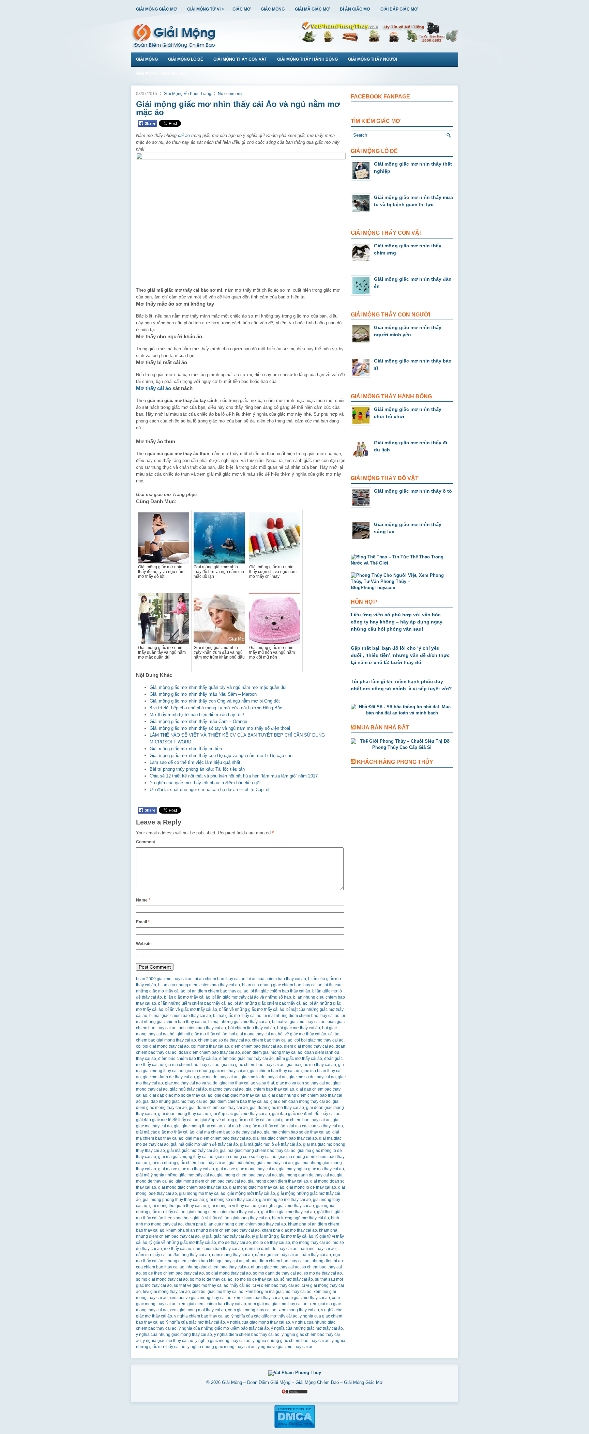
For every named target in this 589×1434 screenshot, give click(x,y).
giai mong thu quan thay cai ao (177, 1205)
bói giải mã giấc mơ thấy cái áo (198, 1034)
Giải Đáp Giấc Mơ (399, 9)
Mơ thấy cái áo (153, 388)
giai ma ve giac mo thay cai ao (186, 1169)
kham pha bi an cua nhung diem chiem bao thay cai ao (235, 1224)
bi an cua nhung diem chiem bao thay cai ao (199, 985)
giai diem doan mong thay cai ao (300, 1101)
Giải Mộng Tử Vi (205, 9)
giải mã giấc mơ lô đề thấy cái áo (270, 1144)
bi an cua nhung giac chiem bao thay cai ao (282, 985)
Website (144, 943)
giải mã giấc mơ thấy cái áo (192, 1150)
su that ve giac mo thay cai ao (201, 1285)
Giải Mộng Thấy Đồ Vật (161, 73)
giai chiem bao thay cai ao (270, 1089)
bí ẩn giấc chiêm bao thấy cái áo (280, 991)
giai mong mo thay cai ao (202, 1193)
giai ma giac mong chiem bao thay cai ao (258, 1150)
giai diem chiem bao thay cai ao (239, 1101)
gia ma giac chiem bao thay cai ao (253, 1064)
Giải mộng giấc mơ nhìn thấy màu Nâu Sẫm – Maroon (203, 694)
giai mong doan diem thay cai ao (278, 1181)
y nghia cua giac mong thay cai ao (258, 1322)
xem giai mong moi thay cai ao (198, 1310)
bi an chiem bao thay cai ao (220, 978)
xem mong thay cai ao (298, 1310)
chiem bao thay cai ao (272, 1040)
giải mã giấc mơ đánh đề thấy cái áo (204, 1144)
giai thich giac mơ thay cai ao (288, 1211)
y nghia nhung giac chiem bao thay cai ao (291, 1340)
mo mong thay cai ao (311, 1242)
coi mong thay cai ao (210, 1046)
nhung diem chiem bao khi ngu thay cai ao (204, 1261)
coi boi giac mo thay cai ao (319, 1040)
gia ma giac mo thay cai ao (311, 1064)
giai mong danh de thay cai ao (307, 1175)
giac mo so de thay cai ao (312, 1077)
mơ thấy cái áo (177, 1248)
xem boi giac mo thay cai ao (217, 1291)
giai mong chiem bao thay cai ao (247, 1175)
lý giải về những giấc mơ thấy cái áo (182, 1242)
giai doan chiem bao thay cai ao (218, 1107)
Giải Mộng (147, 59)
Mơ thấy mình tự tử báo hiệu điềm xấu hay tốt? (197, 714)
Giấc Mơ (241, 9)
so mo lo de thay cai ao (211, 1279)
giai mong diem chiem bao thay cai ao (211, 1181)
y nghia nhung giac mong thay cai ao (221, 1346)
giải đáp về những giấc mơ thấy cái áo (235, 1119)
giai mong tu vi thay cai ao (232, 1205)
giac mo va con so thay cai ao (303, 1083)
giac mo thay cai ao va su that (247, 1083)
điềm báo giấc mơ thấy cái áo (246, 1058)
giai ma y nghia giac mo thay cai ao (311, 1169)
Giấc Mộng (273, 9)
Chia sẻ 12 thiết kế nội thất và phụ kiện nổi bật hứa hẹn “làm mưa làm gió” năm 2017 (234, 775)
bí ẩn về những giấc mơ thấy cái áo (251, 1009)
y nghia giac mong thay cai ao (223, 1340)
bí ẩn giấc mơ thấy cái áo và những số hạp (251, 997)
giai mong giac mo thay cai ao (256, 1187)
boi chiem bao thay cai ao (202, 1028)
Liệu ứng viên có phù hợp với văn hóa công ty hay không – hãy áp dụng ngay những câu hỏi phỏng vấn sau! (396, 622)
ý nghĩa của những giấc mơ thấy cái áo (307, 1328)
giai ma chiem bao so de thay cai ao (297, 1132)
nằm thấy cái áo (316, 1254)
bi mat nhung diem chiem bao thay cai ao (301, 1015)
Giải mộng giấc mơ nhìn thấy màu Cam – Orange (198, 721)
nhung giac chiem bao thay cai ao (217, 1267)
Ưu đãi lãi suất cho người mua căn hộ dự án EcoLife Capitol (209, 789)
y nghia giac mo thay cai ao (168, 1340)
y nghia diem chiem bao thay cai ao (247, 1334)
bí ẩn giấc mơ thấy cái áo (187, 997)
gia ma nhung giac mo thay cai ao (216, 1070)
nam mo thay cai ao (318, 1248)
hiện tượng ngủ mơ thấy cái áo (300, 1218)
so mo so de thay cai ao (256, 1279)
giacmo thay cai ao (226, 1089)
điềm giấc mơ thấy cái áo (299, 1058)
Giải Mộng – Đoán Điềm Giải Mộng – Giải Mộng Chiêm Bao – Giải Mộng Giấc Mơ (302, 1382)
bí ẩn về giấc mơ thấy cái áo (191, 1009)
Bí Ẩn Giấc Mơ (355, 9)
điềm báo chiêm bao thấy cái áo (187, 1058)
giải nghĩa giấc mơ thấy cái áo (286, 1205)
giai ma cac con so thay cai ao (315, 1126)
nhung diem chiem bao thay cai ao (277, 1261)
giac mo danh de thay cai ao (169, 1077)
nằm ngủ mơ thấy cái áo (277, 1254)
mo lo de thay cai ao (271, 1242)
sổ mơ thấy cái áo (296, 1279)
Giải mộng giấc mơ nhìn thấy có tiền (186, 748)
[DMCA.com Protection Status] (294, 1427)
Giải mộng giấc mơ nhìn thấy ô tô (413, 491)
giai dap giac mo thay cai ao (240, 1095)
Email (143, 922)
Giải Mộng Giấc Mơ (156, 9)
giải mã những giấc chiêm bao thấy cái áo (188, 1162)
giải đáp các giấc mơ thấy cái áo (240, 1113)
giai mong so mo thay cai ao (285, 1199)
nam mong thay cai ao (232, 1254)
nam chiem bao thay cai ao (218, 1248)
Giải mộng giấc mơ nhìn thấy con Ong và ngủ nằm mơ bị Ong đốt (215, 701)
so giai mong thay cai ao (228, 1273)
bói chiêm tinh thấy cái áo (251, 1028)
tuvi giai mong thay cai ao (166, 1291)
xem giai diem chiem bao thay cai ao (212, 1303)
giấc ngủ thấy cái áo (188, 1089)
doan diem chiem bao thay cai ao (209, 1052)
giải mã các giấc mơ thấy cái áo (165, 1132)
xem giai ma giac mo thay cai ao (277, 1303)
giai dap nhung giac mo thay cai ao (175, 1101)
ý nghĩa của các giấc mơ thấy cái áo (264, 1316)
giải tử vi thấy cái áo (211, 1218)
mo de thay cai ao (234, 1242)
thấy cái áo (240, 1285)
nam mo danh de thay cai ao (271, 1248)
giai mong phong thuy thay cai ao (173, 1199)
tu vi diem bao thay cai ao (276, 1285)
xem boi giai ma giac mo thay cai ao (278, 1291)
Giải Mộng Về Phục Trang (187, 93)
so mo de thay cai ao (323, 1273)
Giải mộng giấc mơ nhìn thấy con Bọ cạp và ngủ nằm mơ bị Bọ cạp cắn (221, 755)
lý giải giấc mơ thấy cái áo (226, 1236)
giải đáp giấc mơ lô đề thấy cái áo (167, 1119)
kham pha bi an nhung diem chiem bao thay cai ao (213, 1230)
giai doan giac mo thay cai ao (277, 1107)
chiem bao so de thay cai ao (224, 1040)
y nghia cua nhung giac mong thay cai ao (174, 1334)
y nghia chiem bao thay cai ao (201, 1316)
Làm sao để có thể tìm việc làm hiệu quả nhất (195, 762)
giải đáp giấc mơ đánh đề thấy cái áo (306, 1113)
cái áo (184, 135)
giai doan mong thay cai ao (183, 1113)
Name (143, 900)
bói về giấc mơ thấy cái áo (302, 1034)
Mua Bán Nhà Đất (383, 727)
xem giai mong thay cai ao (252, 1310)
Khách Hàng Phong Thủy (395, 762)
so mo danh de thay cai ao (277, 1273)
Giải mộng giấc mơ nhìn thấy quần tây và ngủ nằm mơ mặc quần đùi (218, 687)
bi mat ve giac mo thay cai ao (299, 1021)
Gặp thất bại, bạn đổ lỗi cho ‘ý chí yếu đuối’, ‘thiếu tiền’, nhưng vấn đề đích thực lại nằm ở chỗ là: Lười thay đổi (400, 655)
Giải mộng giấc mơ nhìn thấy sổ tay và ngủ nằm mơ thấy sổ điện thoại (220, 728)
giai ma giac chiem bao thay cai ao (285, 1138)
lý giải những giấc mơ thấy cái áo (282, 1236)
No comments (230, 93)
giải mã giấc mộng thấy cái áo (185, 1156)
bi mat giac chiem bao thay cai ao (180, 1015)
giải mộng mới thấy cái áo (251, 1193)
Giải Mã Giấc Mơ (312, 9)
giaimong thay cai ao (250, 1218)
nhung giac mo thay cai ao (275, 1267)
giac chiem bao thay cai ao (274, 1070)
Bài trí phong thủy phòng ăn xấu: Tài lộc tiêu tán (197, 769)
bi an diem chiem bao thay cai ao (217, 991)
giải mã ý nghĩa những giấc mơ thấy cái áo (175, 1175)
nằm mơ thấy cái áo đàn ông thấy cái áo (173, 1254)
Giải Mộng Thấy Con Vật (240, 59)
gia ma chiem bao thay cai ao (192, 1064)
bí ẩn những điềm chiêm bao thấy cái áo (195, 1003)
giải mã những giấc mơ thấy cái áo (261, 1162)
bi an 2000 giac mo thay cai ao (164, 978)
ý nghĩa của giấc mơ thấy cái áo (195, 1322)
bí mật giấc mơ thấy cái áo (237, 1015)
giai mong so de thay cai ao (231, 1199)
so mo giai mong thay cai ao (162, 1279)
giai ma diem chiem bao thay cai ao (218, 1138)
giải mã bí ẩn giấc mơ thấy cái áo (254, 1126)
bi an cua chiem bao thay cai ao (276, 978)
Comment (145, 841)
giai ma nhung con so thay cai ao (245, 1156)
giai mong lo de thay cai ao (311, 1187)
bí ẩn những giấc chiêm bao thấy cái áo (271, 1003)
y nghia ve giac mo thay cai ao (286, 1346)
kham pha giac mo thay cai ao (289, 1230)
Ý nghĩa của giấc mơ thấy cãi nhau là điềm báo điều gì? (205, 782)
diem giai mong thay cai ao (309, 1046)
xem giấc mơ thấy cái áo (307, 1297)
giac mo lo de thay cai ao (264, 1077)
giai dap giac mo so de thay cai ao (180, 1095)
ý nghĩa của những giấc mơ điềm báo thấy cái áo (224, 1328)
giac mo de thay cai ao (218, 1077)
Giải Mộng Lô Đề (185, 59)
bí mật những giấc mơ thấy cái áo (239, 1021)
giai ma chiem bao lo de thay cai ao (229, 1132)
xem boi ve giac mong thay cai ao (200, 1297)
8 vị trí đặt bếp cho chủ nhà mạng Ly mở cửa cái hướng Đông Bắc (216, 707)
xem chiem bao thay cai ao (258, 1297)
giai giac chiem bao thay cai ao (302, 1119)
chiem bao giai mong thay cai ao (166, 1040)
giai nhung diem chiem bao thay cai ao (223, 1211)
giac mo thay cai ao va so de (191, 1083)
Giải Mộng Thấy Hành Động (307, 59)
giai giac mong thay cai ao (198, 1126)
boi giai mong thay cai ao (252, 1034)
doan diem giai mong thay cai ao (272, 1052)
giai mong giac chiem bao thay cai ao (192, 1187)
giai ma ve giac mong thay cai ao (246, 1169)
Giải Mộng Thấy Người (372, 59)
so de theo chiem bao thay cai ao (173, 1273)
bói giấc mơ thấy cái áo (298, 1028)
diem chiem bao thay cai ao (256, 1046)
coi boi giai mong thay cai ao (162, 1046)
